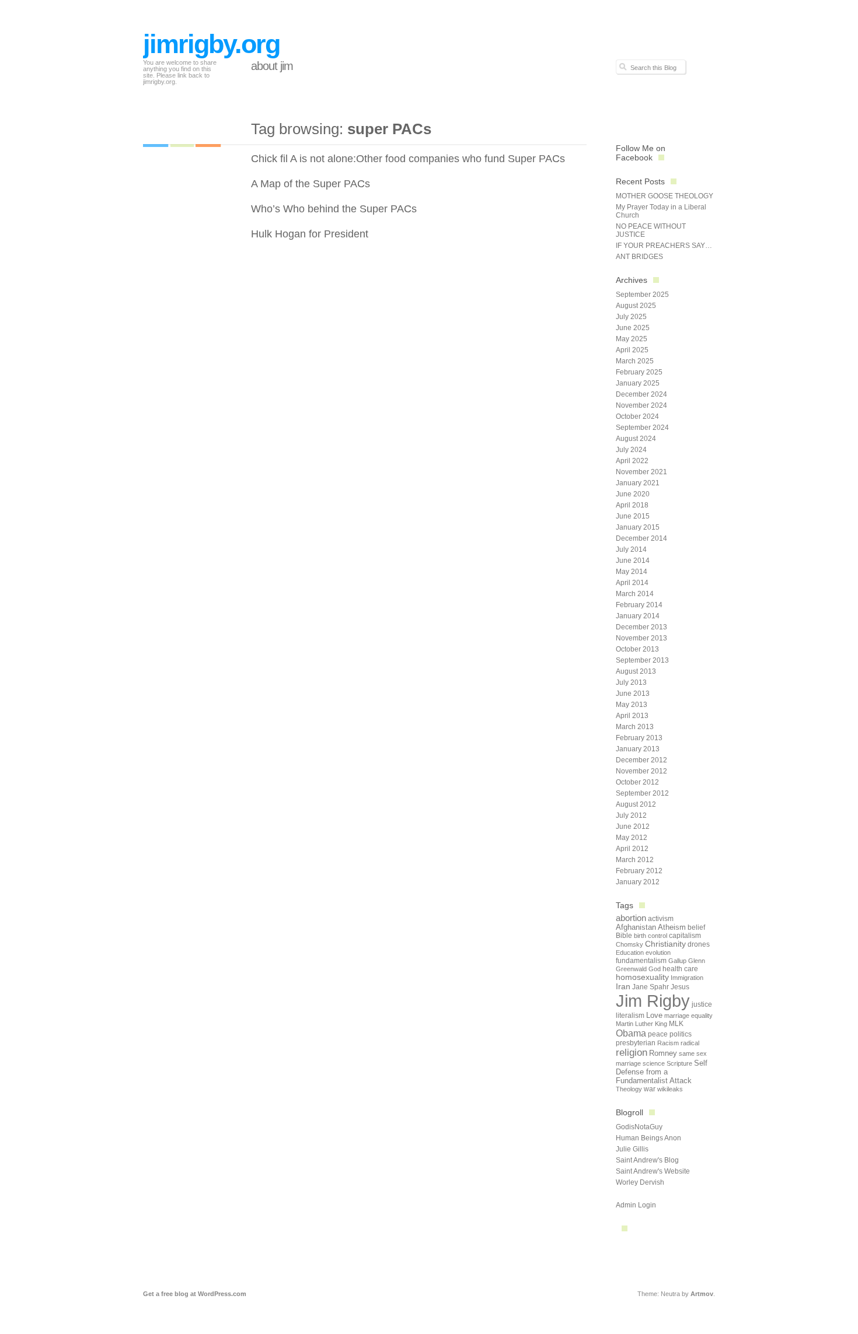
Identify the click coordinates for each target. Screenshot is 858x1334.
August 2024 (636, 439)
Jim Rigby (653, 1000)
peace (658, 1034)
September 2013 (642, 660)
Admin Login (636, 1205)
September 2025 (642, 294)
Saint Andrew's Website (653, 1171)
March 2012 (635, 860)
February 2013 (639, 738)
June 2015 (633, 516)
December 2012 (641, 760)
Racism (668, 1042)
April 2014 (632, 583)
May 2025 (631, 339)
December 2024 (641, 394)
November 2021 (641, 472)
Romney (663, 1053)
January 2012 (638, 882)
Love (654, 1015)
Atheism (672, 927)
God (654, 968)
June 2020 (633, 494)
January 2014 (638, 616)
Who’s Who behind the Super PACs (334, 209)
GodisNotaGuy (639, 1127)
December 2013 (641, 627)
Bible (624, 936)
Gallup (677, 960)
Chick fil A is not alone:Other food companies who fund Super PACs (408, 158)
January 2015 (638, 527)
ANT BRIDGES (639, 257)
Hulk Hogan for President (309, 234)
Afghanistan (636, 927)
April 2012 (632, 849)
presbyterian (635, 1043)
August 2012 (636, 804)
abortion (631, 918)
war (649, 1089)
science (654, 1063)
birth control (650, 935)
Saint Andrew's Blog (647, 1160)
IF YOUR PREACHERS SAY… (664, 245)
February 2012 (639, 871)
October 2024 (637, 416)
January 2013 (638, 749)
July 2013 (631, 682)
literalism (630, 1015)
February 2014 (639, 605)
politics (680, 1034)
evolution (658, 952)
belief (696, 927)
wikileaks (670, 1089)
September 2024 (642, 427)
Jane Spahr (650, 986)
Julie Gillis (632, 1149)
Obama (631, 1033)
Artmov (701, 1293)
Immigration (687, 977)
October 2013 (637, 649)
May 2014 (631, 572)
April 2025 (632, 350)
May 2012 (631, 838)
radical (690, 1042)
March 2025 (635, 361)
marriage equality (688, 1015)
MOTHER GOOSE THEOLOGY (664, 196)
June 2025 (633, 328)
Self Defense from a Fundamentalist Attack (661, 1072)
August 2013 (636, 671)
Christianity (665, 944)
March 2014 (635, 594)
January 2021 (638, 483)
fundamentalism (641, 961)
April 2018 (632, 505)
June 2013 (633, 693)
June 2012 (633, 826)
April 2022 (632, 461)
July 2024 (631, 450)
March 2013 (635, 727)
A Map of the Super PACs (310, 184)
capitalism (685, 936)
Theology (629, 1089)
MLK (676, 1023)
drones (699, 944)
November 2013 (641, 638)
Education (630, 952)
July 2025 (631, 317)
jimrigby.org (211, 44)
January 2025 (638, 383)
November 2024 (641, 405)
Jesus (680, 986)
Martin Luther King (641, 1023)
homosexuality (642, 977)
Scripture (679, 1063)
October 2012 (637, 782)
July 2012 (631, 815)
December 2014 (641, 538)
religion (631, 1052)
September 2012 (642, 793)
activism (661, 919)
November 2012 (641, 771)
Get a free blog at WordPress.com (194, 1293)
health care (680, 969)
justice (702, 1004)
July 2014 (631, 549)
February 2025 (639, 372)
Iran (623, 986)
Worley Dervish (640, 1182)
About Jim (272, 65)
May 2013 (631, 705)
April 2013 (632, 716)
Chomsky (629, 944)
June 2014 (633, 560)
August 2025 (636, 306)
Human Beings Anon (648, 1138)
